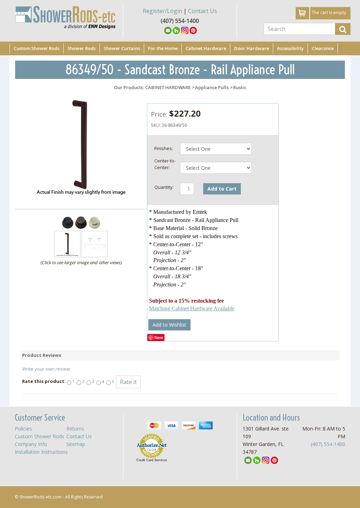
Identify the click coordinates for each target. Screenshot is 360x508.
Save (158, 337)
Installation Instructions (41, 451)
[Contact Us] (168, 30)
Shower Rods (82, 48)
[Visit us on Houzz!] (176, 30)
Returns (75, 428)
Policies (23, 428)
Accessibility (290, 48)
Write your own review (46, 369)
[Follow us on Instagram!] (184, 30)
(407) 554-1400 (328, 444)
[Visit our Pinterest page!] (193, 30)
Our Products (128, 87)
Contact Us (202, 11)
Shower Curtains (122, 48)
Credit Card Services (151, 460)
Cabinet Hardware (206, 48)
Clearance (323, 48)
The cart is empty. (329, 13)
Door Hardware (251, 48)
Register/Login (162, 11)
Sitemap (75, 444)
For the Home (163, 48)
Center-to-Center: (165, 164)
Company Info (31, 444)
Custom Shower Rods (36, 48)
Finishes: (163, 148)
